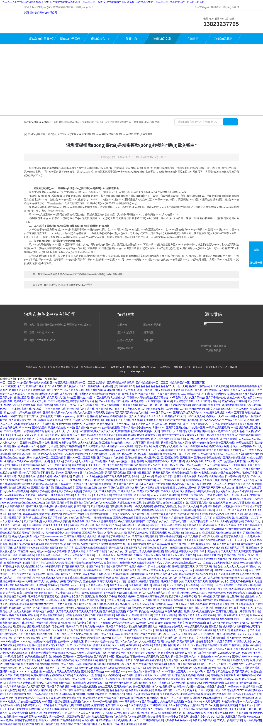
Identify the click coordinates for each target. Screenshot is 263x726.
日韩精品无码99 (232, 679)
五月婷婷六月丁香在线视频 (152, 596)
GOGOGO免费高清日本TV (94, 709)
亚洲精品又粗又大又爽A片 (188, 412)
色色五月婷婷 (67, 600)
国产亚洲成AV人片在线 (41, 480)
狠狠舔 (20, 483)
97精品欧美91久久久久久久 (130, 667)
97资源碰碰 (72, 588)
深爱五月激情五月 (217, 686)
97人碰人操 (216, 547)
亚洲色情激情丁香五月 (157, 461)
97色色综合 (50, 705)
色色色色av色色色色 (32, 502)
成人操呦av (187, 393)
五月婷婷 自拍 (191, 607)
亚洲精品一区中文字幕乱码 (122, 446)
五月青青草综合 (29, 682)
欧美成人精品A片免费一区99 (56, 645)
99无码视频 (39, 420)
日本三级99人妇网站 (210, 536)
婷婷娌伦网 (203, 675)
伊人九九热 (45, 682)
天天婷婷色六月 (175, 588)
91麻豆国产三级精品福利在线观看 (61, 701)
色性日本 (234, 607)
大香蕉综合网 (239, 570)
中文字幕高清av (246, 675)
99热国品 (42, 716)
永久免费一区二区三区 (214, 483)
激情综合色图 (44, 476)
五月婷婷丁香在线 (184, 401)
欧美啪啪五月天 (35, 386)
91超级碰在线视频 (127, 592)
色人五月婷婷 (175, 532)
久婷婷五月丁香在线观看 (181, 664)
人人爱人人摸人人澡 (97, 585)
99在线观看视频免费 (195, 626)
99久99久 (151, 652)
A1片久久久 (182, 645)
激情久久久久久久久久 (55, 525)
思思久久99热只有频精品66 (199, 611)
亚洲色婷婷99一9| (10, 581)
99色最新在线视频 (214, 412)
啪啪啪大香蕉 (177, 438)
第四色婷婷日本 (62, 637)
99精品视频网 (53, 566)
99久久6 (73, 517)
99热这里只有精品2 (210, 506)
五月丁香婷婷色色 (216, 397)
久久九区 (243, 615)
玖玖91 (106, 637)
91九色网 (89, 555)
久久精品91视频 (197, 468)
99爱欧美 (233, 686)
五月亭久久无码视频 (34, 468)
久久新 (53, 607)
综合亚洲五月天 (177, 450)
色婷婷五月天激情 (119, 682)
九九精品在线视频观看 (76, 649)
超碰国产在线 (13, 513)
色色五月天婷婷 (27, 634)
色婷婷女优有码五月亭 (81, 525)
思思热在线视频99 (124, 386)
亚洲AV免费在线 (54, 543)
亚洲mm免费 (63, 423)
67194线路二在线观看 (239, 498)
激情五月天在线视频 (217, 450)
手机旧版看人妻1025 (52, 472)
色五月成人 (246, 607)
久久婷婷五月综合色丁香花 (144, 619)
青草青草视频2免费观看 (36, 513)
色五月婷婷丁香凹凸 (221, 431)
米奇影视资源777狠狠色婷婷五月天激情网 (87, 543)
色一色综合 (235, 468)
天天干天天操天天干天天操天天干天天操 (78, 611)
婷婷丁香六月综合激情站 (168, 506)
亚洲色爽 (161, 603)
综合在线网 (202, 709)
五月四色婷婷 (196, 408)
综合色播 (33, 615)
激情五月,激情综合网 (85, 450)
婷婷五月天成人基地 (158, 543)
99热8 (229, 412)
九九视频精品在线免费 (241, 588)
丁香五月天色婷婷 (24, 577)
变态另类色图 (114, 465)
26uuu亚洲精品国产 (109, 401)
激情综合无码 (69, 442)
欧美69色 (38, 611)
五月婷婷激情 (100, 690)
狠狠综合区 (94, 386)
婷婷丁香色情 (165, 652)
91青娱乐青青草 (249, 686)
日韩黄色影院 (82, 705)
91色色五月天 (246, 705)
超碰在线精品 (154, 558)
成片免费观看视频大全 (144, 626)
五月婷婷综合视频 (153, 720)
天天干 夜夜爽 (8, 386)
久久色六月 (6, 577)
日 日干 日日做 (162, 622)
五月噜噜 (241, 401)
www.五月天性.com (160, 412)
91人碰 (245, 476)
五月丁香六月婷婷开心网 (182, 596)
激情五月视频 (13, 679)
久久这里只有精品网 (55, 562)
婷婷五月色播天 (222, 517)
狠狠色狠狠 (168, 645)
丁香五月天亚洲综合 (39, 652)
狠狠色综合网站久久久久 (121, 540)
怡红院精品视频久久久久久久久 (96, 431)
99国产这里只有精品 (235, 555)
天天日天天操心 (241, 671)
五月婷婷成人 (143, 423)
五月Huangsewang (65, 416)
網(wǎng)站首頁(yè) (41, 38)
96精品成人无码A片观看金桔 (38, 619)
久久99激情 (13, 502)
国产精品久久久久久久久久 (194, 577)
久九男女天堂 (149, 517)
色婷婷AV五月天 (230, 622)
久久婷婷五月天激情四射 (87, 675)
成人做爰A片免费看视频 (157, 483)
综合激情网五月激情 (140, 585)
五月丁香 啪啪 (242, 412)
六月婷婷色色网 (132, 465)
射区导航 (252, 528)
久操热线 (41, 585)
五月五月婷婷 (123, 420)
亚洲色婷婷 (89, 581)
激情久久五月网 (118, 585)
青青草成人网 (104, 581)
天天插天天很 (28, 435)
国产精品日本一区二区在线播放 (111, 656)
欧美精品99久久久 (175, 416)
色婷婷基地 (88, 510)
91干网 (184, 408)
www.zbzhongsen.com (68, 510)
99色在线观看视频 (10, 619)
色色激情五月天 (239, 630)
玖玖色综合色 (223, 671)
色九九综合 (228, 487)
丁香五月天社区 (158, 532)
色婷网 (126, 401)
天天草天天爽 (203, 566)
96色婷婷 (192, 420)
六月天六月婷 (190, 536)
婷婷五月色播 (41, 431)
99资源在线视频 (118, 461)
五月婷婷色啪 (84, 656)
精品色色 (218, 566)
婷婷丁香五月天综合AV (195, 423)
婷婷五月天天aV (215, 416)
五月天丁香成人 (175, 585)
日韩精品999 (194, 682)
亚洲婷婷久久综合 (219, 581)
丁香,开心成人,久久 (82, 558)
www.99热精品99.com (12, 641)
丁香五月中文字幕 (151, 570)
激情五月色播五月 (147, 390)
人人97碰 (248, 480)
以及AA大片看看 (18, 712)
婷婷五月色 (64, 558)
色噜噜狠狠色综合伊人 (154, 510)
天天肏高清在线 (185, 641)
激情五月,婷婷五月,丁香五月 (143, 581)
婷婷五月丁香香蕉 (40, 491)
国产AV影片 (204, 453)
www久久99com (221, 656)
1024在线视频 (178, 543)
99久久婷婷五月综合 (94, 446)
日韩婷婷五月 (168, 442)
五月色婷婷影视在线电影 (208, 457)
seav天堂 (119, 450)
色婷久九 (45, 446)
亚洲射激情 (91, 596)
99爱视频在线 (11, 664)
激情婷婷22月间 (184, 652)
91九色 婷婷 (7, 697)
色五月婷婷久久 (95, 679)
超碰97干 (158, 540)
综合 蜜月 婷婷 (158, 716)
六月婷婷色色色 (146, 547)
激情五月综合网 (143, 675)
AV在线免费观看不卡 (58, 468)
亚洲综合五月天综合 (92, 671)
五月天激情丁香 (25, 532)
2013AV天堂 (211, 705)
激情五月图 (31, 483)
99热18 (100, 626)
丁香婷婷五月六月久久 (137, 450)
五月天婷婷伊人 (104, 408)
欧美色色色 (253, 716)
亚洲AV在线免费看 (213, 682)
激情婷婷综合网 (196, 450)
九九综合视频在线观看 (170, 701)
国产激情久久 (131, 570)
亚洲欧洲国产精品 (235, 528)
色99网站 (103, 416)
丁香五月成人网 (169, 491)
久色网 (93, 634)
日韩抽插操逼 (136, 573)
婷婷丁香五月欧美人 (220, 446)
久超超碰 (230, 682)
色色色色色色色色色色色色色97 (153, 386)
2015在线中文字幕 (217, 468)
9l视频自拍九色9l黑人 (171, 626)
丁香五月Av (144, 446)
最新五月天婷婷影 (49, 720)
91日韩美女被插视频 (102, 615)
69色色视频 (192, 588)
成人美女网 (88, 573)
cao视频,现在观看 (14, 656)
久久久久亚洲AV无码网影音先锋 (95, 412)
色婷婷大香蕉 (145, 393)
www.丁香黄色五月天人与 (176, 671)
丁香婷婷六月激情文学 (171, 517)
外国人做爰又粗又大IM (48, 577)
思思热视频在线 (39, 667)
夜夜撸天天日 (7, 622)
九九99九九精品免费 (89, 442)
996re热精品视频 (23, 423)
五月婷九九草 (65, 705)
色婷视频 (143, 525)
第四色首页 (46, 416)
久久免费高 (120, 716)
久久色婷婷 (242, 408)
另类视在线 (123, 502)
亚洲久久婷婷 (89, 483)
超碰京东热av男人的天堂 (241, 397)
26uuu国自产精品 (179, 705)
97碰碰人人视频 (223, 649)
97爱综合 (8, 566)
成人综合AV (248, 679)
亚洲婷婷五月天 (187, 528)
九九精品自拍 (171, 660)
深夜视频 (64, 585)
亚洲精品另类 (39, 427)
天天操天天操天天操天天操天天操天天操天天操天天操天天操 (101, 498)
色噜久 (102, 660)
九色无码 (137, 607)
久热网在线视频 (119, 573)
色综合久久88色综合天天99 (95, 588)
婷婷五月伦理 (104, 423)
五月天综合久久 (127, 491)
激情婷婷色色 (26, 555)
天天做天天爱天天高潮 (37, 588)
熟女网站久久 (223, 491)
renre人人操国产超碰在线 (164, 495)
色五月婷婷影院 (48, 547)
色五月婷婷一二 (138, 566)
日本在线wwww (222, 570)
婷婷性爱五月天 (12, 517)
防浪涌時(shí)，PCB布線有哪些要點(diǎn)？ (65, 284)
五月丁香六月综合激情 (176, 697)
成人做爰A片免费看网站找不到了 (241, 626)
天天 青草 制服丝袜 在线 (158, 401)
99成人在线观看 (63, 450)
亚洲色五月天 (86, 393)
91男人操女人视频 (78, 634)
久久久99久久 (159, 423)
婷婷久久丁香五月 (29, 472)
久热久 (157, 645)
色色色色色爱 (96, 472)
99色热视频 (96, 476)
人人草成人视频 (189, 660)
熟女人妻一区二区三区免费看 (49, 457)
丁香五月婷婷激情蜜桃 (167, 393)
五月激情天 (209, 558)
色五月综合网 (141, 495)
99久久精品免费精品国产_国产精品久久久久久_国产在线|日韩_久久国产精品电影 (163, 521)
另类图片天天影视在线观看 (87, 592)
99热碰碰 (122, 720)
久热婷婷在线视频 (250, 573)
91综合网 (115, 453)
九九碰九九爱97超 (186, 487)
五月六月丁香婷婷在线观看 (127, 637)
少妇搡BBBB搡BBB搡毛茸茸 (92, 694)
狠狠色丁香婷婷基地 (26, 720)
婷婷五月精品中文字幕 (191, 637)
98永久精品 (120, 581)
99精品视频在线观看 (142, 502)
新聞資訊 (148, 332)
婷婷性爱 (158, 551)
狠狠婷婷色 (36, 709)
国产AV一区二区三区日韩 (153, 405)
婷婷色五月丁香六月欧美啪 (66, 491)
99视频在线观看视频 (217, 427)
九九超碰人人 (118, 397)
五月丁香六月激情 (226, 611)
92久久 (18, 521)
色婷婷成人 (191, 532)
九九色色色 (201, 390)
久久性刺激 (27, 664)
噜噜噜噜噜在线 (103, 517)
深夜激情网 (130, 547)
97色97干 (132, 611)
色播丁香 (51, 641)
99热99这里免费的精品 (211, 476)
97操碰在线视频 (180, 649)
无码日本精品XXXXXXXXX (90, 664)
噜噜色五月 (73, 435)
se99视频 (164, 390)
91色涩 (74, 709)
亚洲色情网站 (135, 461)
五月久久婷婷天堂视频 (60, 495)
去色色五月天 (105, 686)
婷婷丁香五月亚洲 (75, 679)
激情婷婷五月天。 (33, 705)
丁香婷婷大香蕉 (251, 667)
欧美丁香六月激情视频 (144, 536)
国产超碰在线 (37, 397)
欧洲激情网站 (11, 446)
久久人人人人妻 (25, 630)
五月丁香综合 (161, 397)
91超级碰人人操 (169, 573)
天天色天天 (149, 607)
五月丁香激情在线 (45, 423)
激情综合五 (69, 397)
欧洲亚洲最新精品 (41, 675)
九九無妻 (137, 420)
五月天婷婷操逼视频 (234, 457)
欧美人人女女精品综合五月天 (24, 701)
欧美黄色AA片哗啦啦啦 (43, 558)
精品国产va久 (195, 634)
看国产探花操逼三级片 (139, 472)
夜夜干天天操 (231, 495)
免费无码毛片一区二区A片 (62, 712)
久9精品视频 (171, 408)
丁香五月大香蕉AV (72, 555)
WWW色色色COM (235, 420)
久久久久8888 (237, 709)
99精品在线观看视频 (173, 420)
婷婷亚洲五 (195, 513)
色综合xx (245, 416)
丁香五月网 (71, 461)
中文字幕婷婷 (59, 551)
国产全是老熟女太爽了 (229, 461)
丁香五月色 (60, 634)
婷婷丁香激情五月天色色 (83, 401)
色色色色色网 (231, 577)
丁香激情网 (101, 461)
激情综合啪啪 (100, 513)
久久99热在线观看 (197, 603)
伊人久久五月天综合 (193, 397)
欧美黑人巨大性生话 (107, 510)
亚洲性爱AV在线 (40, 442)
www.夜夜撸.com (135, 600)
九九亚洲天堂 (86, 461)
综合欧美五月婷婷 (102, 716)
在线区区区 (203, 528)
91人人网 (26, 690)
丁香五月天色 (51, 596)
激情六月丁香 (163, 592)
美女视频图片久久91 (75, 386)
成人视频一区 (234, 637)
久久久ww (188, 712)
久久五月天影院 (223, 641)
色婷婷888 (64, 641)
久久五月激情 (16, 450)
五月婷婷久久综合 (142, 513)
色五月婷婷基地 (209, 438)
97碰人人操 (246, 622)
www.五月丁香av (176, 603)
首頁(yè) (52, 134)
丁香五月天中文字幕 (20, 573)
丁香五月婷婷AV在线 (106, 630)
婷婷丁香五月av (160, 438)
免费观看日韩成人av (81, 480)
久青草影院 (97, 705)
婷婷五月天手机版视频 (233, 465)
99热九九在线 (137, 577)
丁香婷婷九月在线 (245, 585)
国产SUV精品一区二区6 (50, 679)
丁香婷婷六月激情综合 (139, 397)
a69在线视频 (133, 645)
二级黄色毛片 (80, 420)
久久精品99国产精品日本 (91, 600)
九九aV (123, 619)
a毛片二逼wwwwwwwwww (48, 536)
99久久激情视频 (94, 390)
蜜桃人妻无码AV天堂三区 (87, 637)
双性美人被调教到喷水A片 (220, 408)
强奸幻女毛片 (54, 390)
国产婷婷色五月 (49, 724)
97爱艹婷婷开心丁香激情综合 (128, 543)
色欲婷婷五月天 (213, 634)
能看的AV (39, 641)
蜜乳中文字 (68, 570)
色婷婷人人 (41, 532)
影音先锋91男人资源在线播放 (193, 667)
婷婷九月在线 (16, 528)
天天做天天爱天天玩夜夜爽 (236, 551)
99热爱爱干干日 (163, 476)
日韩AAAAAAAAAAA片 (211, 420)
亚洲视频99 (186, 457)
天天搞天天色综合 (115, 472)
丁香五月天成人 (253, 521)
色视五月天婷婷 (20, 649)
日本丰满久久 (31, 416)
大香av (18, 637)
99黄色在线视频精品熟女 (148, 660)
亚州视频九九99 (239, 660)
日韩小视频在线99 (226, 615)
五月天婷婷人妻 (99, 506)
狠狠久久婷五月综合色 (196, 547)
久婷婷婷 (96, 649)
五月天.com (71, 472)
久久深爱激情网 (172, 558)
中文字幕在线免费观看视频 (151, 664)
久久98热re (102, 573)
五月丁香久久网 (129, 405)
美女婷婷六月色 (77, 551)
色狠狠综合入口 (58, 532)
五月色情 (86, 716)
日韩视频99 (115, 506)
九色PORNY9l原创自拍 (69, 619)
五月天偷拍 (118, 645)
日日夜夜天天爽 (162, 472)
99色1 (29, 641)
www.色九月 (134, 671)
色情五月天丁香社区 (239, 483)
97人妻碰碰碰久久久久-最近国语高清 (53, 694)
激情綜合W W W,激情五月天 (19, 540)
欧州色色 (239, 431)
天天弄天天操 (69, 431)
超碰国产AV (92, 566)
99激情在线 (78, 521)
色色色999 (256, 619)
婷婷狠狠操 (153, 442)
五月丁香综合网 (82, 645)
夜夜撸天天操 (151, 431)
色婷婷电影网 (187, 510)
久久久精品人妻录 (251, 577)
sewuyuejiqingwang (54, 498)
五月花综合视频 (152, 555)
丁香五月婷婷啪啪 (109, 405)
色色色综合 (162, 634)
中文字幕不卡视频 (130, 510)
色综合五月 (101, 558)
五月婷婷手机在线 (70, 720)
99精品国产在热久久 (123, 622)
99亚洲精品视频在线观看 (241, 592)
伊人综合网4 (188, 709)
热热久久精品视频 (242, 491)
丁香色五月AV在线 (124, 423)
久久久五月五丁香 (240, 390)
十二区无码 (139, 558)
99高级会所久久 (252, 694)
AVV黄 (70, 427)
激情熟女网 (229, 634)
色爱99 (68, 420)
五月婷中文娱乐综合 (62, 660)
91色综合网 (120, 712)
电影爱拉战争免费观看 (223, 675)
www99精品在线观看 (126, 634)
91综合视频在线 (205, 491)
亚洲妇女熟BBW (241, 656)
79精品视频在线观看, (51, 615)
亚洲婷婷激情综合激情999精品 (85, 562)
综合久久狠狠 (140, 412)
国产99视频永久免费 (204, 472)
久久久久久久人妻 (118, 551)
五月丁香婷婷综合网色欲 (170, 480)
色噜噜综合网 (42, 664)
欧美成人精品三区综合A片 (29, 566)
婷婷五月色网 (16, 510)
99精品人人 (48, 671)
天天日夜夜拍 (220, 596)
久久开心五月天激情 (205, 652)
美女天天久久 (54, 397)
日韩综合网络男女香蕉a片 (241, 393)
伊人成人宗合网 (48, 483)
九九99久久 (222, 630)
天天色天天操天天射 (68, 671)
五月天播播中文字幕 (174, 468)
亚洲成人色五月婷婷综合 (195, 619)
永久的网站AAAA (169, 694)
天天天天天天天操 (247, 634)
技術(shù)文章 (162, 38)
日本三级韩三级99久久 (183, 656)
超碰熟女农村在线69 (233, 405)
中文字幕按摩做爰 (215, 637)
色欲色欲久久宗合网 (20, 607)
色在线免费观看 (228, 705)
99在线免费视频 (173, 611)
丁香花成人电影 (213, 495)
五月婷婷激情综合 (99, 453)
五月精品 (196, 645)
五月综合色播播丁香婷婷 (163, 528)
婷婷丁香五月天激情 (240, 712)
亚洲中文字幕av (103, 712)
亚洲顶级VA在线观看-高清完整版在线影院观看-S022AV (211, 694)
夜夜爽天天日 (243, 682)
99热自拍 (216, 679)
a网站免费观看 (197, 622)
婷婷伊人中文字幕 (189, 551)
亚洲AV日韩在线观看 (20, 603)
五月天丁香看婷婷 (240, 581)
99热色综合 (156, 611)
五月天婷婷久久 (88, 405)
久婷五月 (50, 611)
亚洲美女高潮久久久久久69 (89, 502)
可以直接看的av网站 (60, 528)
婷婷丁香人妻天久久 (59, 592)
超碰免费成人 (54, 420)
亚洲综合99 (252, 547)
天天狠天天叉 (37, 686)
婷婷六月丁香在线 (84, 408)
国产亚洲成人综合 (21, 453)
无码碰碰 (28, 431)
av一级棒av (231, 416)
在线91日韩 (25, 457)
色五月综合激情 (9, 472)
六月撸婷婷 (207, 607)
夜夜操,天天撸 (41, 461)
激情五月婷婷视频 (46, 622)
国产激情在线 (130, 476)
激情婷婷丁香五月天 (164, 513)
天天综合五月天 (130, 649)
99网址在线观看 (245, 442)
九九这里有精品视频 (20, 420)
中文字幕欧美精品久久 (16, 686)
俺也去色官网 (179, 622)
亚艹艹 (83, 472)
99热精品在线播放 (16, 652)
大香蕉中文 (214, 405)
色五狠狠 (36, 671)
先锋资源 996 (82, 607)
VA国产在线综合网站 (229, 472)
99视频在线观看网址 (149, 453)
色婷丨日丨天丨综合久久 (63, 667)
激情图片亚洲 (147, 634)
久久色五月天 (191, 540)
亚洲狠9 (188, 390)
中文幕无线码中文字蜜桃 (56, 521)
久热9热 (32, 393)
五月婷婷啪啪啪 (12, 468)
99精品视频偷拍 (30, 724)
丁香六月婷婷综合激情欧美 (136, 427)
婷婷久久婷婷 (57, 581)
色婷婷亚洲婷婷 (205, 510)
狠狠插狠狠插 (154, 667)
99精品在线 (13, 438)
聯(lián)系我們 (231, 7)
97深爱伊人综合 (243, 641)
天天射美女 (152, 573)
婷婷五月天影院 (228, 438)
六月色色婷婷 (178, 682)
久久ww (15, 435)
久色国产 (235, 450)
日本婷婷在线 (232, 476)
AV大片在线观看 (211, 701)
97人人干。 (62, 480)
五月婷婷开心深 (111, 675)
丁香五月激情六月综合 (47, 555)
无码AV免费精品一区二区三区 (136, 630)
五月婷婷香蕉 (64, 502)
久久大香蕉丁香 (102, 495)
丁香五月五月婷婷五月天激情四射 (224, 664)
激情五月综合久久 (200, 716)
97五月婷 (210, 461)
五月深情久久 (59, 630)
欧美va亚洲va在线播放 (244, 697)
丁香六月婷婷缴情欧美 (88, 570)
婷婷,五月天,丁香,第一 (66, 405)
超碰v (139, 483)
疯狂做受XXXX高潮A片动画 (48, 453)
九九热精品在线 (68, 393)
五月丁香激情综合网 (171, 600)
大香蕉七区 (77, 641)
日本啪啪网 (63, 622)
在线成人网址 (220, 502)
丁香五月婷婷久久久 (120, 558)
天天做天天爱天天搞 (196, 581)
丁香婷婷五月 (32, 510)
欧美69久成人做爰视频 (222, 603)
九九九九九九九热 (234, 566)
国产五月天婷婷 (113, 476)
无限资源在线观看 (65, 487)
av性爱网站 (88, 720)
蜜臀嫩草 (36, 412)
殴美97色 (99, 480)
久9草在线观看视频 (138, 716)
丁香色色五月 (193, 525)
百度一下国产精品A (126, 408)
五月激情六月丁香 (235, 547)
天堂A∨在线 (146, 476)
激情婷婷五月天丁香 (36, 528)
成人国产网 (6, 675)
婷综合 (153, 525)
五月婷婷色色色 (180, 592)
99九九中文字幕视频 (143, 480)
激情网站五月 (123, 615)
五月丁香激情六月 (233, 536)
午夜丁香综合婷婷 (187, 453)
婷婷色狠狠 (74, 532)
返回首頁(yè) (201, 7)
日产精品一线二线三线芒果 (64, 716)
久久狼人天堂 (53, 570)
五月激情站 (82, 427)
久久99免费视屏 (219, 386)
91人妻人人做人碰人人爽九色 (178, 555)
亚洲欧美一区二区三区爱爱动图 (128, 709)
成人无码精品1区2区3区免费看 (161, 457)
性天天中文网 (190, 506)
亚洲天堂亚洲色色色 (177, 427)
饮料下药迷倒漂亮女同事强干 (46, 649)
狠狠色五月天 (21, 397)
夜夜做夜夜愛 (103, 525)
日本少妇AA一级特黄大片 (14, 491)
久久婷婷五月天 (233, 513)
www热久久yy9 (144, 622)
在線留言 (216, 7)
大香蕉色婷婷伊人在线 (77, 615)
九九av (116, 525)
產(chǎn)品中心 (101, 38)
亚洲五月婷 (10, 476)
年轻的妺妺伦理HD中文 (235, 701)
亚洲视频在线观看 (242, 600)
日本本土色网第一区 (159, 566)
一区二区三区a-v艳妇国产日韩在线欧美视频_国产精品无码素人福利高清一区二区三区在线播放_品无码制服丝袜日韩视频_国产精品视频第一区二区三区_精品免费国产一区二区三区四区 (102, 1)
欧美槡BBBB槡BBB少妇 (131, 435)
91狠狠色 (200, 712)
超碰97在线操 (44, 405)
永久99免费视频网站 (163, 686)
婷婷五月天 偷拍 (225, 442)
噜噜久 (214, 619)
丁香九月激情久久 (113, 570)
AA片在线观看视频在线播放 (19, 585)
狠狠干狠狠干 (81, 506)
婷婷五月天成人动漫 (102, 438)
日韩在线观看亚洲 (130, 468)
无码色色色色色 (9, 457)
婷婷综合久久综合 (62, 675)
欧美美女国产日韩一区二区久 (168, 690)
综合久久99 (106, 667)
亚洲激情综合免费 (112, 442)
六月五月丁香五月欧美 (80, 630)
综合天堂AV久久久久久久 (123, 641)
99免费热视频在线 (97, 682)
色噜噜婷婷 (175, 423)
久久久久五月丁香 (96, 465)
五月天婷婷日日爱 (164, 675)
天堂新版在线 (37, 600)
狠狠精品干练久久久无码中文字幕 (196, 615)
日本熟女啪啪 (87, 626)
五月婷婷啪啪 (34, 525)
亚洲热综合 (171, 551)
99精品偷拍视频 (18, 480)
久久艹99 (24, 667)
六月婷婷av (52, 600)
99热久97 (95, 427)
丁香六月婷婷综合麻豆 (32, 465)
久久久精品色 (240, 649)
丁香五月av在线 (27, 551)
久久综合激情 (42, 630)
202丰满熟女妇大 (209, 551)
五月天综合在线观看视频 (127, 517)
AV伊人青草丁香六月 (30, 498)
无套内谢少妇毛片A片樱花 (232, 558)
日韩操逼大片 (168, 431)
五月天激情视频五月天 (148, 498)
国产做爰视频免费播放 (212, 540)
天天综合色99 (163, 502)
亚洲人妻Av (69, 513)
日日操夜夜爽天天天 (73, 566)
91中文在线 (204, 562)
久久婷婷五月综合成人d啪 (88, 603)
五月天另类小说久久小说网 (97, 532)
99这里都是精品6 (109, 468)
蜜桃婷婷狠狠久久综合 (118, 480)
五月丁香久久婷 (139, 528)
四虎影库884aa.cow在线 (201, 543)
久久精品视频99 (245, 603)
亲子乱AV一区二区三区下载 (228, 453)
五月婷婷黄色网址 (118, 652)
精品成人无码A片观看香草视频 (26, 543)
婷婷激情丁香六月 (142, 615)
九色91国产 (254, 555)
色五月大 (165, 656)
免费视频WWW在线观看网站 (69, 682)
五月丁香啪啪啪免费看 (18, 694)
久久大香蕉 (177, 390)
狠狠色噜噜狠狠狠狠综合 (39, 450)
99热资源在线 (21, 675)
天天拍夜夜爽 (129, 393)
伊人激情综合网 (26, 476)
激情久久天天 (84, 513)
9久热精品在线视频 (179, 405)
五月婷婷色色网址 (65, 438)
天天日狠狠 (39, 573)
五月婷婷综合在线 (86, 487)
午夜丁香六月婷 (83, 690)
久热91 (128, 442)
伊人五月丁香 (223, 510)
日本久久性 (213, 622)
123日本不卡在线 (96, 551)
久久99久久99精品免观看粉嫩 (226, 521)
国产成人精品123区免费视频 (93, 397)
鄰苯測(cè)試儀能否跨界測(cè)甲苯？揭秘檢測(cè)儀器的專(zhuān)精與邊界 (80, 274)
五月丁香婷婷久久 (58, 517)
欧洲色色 (77, 423)
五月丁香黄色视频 (217, 712)
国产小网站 (48, 510)
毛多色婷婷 (58, 626)
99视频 (138, 555)
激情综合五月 (239, 517)
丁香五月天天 (90, 491)
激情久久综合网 (101, 645)
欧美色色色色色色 (102, 528)
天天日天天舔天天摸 (143, 603)
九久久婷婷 (120, 532)
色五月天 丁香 (178, 634)
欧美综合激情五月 (182, 472)
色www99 (182, 513)
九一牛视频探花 (252, 720)
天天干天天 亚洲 (236, 540)
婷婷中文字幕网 (121, 588)
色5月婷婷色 (210, 525)
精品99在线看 (125, 555)
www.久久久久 (199, 592)
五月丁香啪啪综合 (101, 607)
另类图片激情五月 (171, 712)
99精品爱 (110, 502)
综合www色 (43, 551)
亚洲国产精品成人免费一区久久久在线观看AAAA (180, 446)
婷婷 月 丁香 (202, 393)
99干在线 (175, 397)
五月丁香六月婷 (252, 468)
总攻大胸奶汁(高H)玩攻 (17, 412)
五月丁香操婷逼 (160, 682)
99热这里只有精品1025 (117, 603)
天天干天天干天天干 (209, 487)
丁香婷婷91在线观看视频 (144, 656)
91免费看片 (235, 480)
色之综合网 (57, 461)
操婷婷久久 (182, 686)
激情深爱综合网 (204, 641)
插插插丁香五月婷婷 (62, 664)
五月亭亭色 (192, 585)
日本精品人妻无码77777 (114, 566)
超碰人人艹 (83, 438)
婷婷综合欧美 (35, 596)
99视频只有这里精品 (192, 495)
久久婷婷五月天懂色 (138, 438)
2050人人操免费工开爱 (229, 720)
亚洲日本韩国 (16, 588)
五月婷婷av (69, 656)
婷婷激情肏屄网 (203, 570)
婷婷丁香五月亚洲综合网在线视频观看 (83, 577)
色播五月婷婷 (144, 540)
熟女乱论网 (169, 453)
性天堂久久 (130, 416)
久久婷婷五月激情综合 (214, 480)
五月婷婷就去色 (159, 705)
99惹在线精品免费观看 (83, 686)
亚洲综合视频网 (25, 626)
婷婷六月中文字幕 (81, 622)
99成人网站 (66, 724)
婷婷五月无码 (98, 724)
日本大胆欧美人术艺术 (120, 660)
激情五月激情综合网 (204, 720)
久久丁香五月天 (83, 495)
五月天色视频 (159, 450)
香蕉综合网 (116, 416)
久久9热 (155, 712)
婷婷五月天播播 (142, 686)
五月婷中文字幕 (111, 649)
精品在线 (256, 671)
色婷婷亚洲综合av (199, 386)
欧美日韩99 (177, 461)
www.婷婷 (26, 581)
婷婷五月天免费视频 (58, 686)
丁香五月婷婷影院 (58, 401)
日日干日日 (163, 649)
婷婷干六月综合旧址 (198, 679)
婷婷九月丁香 (66, 547)
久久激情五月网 (152, 420)
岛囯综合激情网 (12, 562)
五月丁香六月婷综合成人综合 (80, 536)
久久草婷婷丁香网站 (69, 483)
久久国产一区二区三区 (12, 525)
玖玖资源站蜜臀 (32, 637)
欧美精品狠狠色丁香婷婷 (129, 431)
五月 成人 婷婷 (57, 435)
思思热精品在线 (57, 427)
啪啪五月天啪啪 (18, 615)
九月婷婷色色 (116, 694)
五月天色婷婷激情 (108, 619)
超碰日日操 (53, 573)
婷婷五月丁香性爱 (71, 573)
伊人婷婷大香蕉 (64, 506)
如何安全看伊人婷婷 (140, 551)
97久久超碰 (117, 457)
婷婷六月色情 (42, 626)
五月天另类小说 (32, 521)
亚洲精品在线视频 (152, 468)
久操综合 (123, 577)
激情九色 (121, 438)
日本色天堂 (109, 592)
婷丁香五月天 (7, 630)
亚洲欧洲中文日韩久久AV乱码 (59, 412)
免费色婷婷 (137, 401)
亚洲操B (55, 442)
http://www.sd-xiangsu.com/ (177, 570)
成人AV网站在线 (195, 461)
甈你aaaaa (256, 615)
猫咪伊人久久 (41, 581)
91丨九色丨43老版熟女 (169, 547)
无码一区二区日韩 (63, 690)
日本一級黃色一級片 (209, 690)
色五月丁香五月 (156, 588)
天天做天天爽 (179, 386)
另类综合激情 (168, 641)
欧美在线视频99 (20, 487)
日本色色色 (161, 630)
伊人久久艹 (135, 720)
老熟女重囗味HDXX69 (101, 420)
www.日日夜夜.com (129, 701)
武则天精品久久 (249, 543)
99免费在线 (10, 634)
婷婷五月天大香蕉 (126, 390)
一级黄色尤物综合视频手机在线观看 (86, 540)
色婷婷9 (102, 487)
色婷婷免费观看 (110, 427)
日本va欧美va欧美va (96, 641)
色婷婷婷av (40, 592)
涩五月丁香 (169, 667)
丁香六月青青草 (63, 603)
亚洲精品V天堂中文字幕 (198, 517)
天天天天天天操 (123, 412)
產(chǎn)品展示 (126, 332)
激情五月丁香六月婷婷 (198, 502)
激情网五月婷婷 (253, 453)
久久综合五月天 (121, 607)
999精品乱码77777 (233, 690)
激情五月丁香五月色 (27, 660)
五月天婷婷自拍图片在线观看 (198, 630)
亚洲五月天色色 (214, 532)
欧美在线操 (246, 423)
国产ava (124, 697)
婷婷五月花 (113, 724)
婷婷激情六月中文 (43, 603)
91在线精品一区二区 (229, 652)
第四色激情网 (199, 405)
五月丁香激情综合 (35, 390)
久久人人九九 (146, 592)
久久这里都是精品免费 (150, 408)
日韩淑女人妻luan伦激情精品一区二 (210, 697)
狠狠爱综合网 (152, 435)
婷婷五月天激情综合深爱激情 (142, 694)
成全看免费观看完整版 (68, 697)
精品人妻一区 (129, 453)
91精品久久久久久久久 (151, 416)
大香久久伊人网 (195, 416)
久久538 (86, 701)
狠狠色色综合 (11, 405)
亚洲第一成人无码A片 (188, 465)
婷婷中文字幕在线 (178, 716)
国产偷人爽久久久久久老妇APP (98, 435)
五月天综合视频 (193, 600)
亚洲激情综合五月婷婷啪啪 (66, 446)
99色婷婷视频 (45, 634)
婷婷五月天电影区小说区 (40, 506)
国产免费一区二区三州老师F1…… (25, 570)
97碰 (201, 532)
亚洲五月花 (215, 626)
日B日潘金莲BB (53, 386)
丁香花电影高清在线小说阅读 (25, 408)
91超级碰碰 (204, 656)
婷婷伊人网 (159, 585)
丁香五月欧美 (106, 634)
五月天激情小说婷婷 (227, 573)
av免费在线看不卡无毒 (169, 607)
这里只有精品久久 (106, 720)
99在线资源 (152, 600)
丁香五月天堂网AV (120, 513)
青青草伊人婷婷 (227, 525)
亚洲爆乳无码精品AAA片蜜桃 (148, 679)
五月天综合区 (149, 701)
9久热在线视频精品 (139, 712)
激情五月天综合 (9, 667)
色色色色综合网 (118, 690)
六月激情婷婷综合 (15, 506)
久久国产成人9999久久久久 (162, 577)
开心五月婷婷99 (127, 596)
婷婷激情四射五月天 (183, 566)
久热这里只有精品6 (36, 495)
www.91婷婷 (105, 450)
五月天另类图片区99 (244, 446)
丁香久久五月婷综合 (165, 615)
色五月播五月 (121, 528)
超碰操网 (109, 390)
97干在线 (47, 637)
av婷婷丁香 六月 (151, 671)
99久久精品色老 (62, 476)
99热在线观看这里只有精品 (146, 562)
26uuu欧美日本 (233, 532)
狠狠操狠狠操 (201, 431)
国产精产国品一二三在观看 (214, 660)
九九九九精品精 (22, 611)
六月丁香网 (139, 442)
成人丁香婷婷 (155, 709)
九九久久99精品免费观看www (179, 562)
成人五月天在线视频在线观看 (91, 547)
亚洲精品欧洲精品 (175, 679)
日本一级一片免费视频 (104, 701)
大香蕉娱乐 (244, 611)
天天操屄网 (58, 652)
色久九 (21, 386)
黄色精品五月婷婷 (170, 619)
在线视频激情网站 (10, 724)
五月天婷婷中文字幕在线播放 (37, 438)
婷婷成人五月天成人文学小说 (30, 401)
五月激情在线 (187, 491)
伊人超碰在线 (40, 607)
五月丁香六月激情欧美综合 (101, 521)
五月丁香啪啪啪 (101, 622)
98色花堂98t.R (193, 701)
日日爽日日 (58, 588)
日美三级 (43, 435)
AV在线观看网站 (25, 622)
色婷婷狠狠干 (129, 525)
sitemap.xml (137, 371)
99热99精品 (228, 401)
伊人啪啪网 (217, 528)
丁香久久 (113, 487)
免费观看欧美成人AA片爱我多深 (181, 498)
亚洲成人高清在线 (192, 558)
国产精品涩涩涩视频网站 (217, 600)
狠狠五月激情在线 (87, 416)
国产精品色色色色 (138, 532)
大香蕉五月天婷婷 (235, 716)
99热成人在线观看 (21, 536)
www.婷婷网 (6, 720)
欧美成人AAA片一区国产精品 (158, 465)
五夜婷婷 (25, 442)
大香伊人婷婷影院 (143, 506)
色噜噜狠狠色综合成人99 (121, 664)
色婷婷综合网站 (173, 540)
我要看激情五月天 (93, 697)
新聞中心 (131, 38)
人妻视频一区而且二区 (235, 506)
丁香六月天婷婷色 (185, 675)
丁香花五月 (12, 682)
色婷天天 (51, 502)
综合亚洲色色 (65, 607)
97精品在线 (149, 637)
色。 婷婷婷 (89, 619)
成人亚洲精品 (128, 724)
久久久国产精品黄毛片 (207, 401)
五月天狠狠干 (137, 652)
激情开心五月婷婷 (219, 390)
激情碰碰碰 (55, 656)
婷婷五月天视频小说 (172, 581)
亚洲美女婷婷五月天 (42, 487)
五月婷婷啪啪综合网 (201, 649)
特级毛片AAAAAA (213, 513)
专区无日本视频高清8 (56, 709)
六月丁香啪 (205, 585)
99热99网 (111, 577)
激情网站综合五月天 (72, 596)
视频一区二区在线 (89, 667)
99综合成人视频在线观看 (51, 540)
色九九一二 (175, 630)
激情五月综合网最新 (185, 476)
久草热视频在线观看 (36, 656)
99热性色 (191, 690)
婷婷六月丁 (72, 626)
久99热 (200, 664)
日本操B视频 (205, 596)
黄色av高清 (183, 442)
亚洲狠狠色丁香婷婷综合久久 (114, 536)
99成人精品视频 (42, 690)
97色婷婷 (248, 637)
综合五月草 (178, 502)
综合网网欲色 (138, 697)
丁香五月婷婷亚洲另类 (214, 645)
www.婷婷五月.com (115, 671)
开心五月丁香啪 (107, 596)
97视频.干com (81, 476)
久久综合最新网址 (140, 682)
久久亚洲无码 (218, 393)
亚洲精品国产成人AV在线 (18, 461)
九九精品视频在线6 (96, 652)
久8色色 (44, 660)
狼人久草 (248, 461)
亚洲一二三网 (241, 619)
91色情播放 (235, 645)
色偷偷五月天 (16, 390)
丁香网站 (142, 724)
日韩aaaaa (158, 427)
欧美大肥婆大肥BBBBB (209, 555)
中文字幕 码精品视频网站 (224, 423)
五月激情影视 (27, 405)
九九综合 (56, 431)
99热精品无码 (185, 431)
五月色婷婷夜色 (134, 457)
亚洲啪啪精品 (193, 480)
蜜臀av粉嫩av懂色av (203, 442)
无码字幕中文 (74, 581)
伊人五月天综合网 (73, 390)
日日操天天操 (138, 588)
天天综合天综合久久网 (117, 679)
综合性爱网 (29, 679)
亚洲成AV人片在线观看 (249, 487)
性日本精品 (12, 465)
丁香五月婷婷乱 (12, 431)
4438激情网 (10, 498)
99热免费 (56, 513)
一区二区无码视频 (223, 585)
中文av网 (197, 671)
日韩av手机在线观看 (170, 536)
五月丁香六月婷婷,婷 (58, 465)
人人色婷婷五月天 (149, 641)
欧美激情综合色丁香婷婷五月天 (117, 483)
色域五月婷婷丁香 (33, 562)
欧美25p (50, 697)
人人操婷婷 (89, 423)
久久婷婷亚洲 (197, 427)
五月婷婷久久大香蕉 (228, 543)
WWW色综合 (111, 697)
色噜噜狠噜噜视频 (165, 487)
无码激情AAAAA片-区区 (84, 468)
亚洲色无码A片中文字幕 (171, 525)
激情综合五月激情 (48, 393)
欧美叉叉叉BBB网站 (148, 491)
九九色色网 (216, 577)
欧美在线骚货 (24, 592)
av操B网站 (127, 675)
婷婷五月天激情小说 (27, 645)
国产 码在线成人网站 (34, 517)
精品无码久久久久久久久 (186, 483)
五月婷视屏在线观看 (114, 611)
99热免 (34, 547)
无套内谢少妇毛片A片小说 (226, 667)
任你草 (127, 506)
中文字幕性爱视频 (123, 495)
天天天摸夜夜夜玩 (106, 555)
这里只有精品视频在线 (242, 596)
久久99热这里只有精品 (212, 498)
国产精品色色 (197, 686)
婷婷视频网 (226, 619)
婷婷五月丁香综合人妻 (118, 626)
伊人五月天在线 (210, 465)
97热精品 (53, 585)
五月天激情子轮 (108, 491)
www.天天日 (77, 585)
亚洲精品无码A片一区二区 (29, 697)
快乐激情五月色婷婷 (15, 596)
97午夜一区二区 (29, 446)
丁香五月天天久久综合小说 (58, 408)
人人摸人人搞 (85, 712)
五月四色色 (103, 457)
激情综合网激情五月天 (107, 393)
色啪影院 (107, 386)
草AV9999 (24, 427)
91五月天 (209, 671)
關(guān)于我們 (70, 38)
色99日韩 (110, 705)
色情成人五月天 (75, 652)
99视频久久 (193, 438)
